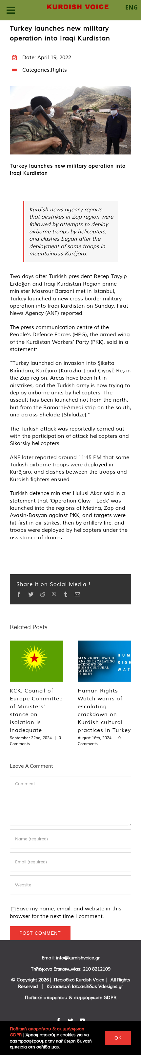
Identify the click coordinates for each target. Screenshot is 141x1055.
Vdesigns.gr (110, 986)
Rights (59, 69)
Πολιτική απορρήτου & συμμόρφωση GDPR (70, 997)
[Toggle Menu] (11, 10)
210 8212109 (97, 969)
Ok (118, 1038)
